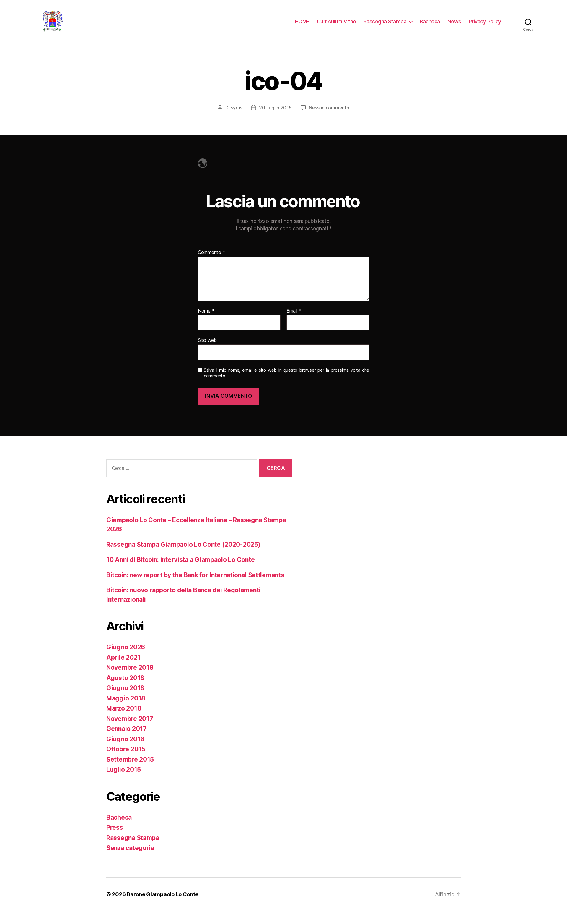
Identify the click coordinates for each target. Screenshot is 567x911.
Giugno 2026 (125, 647)
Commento (211, 252)
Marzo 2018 (123, 708)
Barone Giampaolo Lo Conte (162, 894)
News (454, 21)
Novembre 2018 (130, 667)
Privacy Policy (485, 21)
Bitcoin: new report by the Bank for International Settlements (195, 575)
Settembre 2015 (130, 759)
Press (114, 827)
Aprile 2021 (123, 657)
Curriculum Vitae (336, 21)
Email (293, 311)
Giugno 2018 (125, 688)
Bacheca (430, 21)
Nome (206, 311)
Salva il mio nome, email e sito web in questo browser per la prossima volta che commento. (286, 373)
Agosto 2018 (125, 678)
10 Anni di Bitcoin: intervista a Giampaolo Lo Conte (180, 559)
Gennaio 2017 (126, 728)
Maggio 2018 (125, 698)
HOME (302, 21)
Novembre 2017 (129, 718)
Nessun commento (329, 108)
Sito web (207, 340)
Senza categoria (130, 848)
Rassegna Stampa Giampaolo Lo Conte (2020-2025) (183, 544)
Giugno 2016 (125, 739)
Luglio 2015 (123, 769)
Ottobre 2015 (125, 749)
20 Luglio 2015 (275, 108)
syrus (236, 108)
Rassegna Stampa (385, 21)
